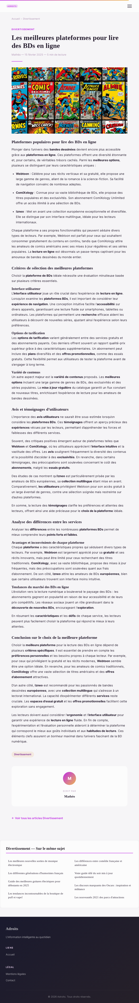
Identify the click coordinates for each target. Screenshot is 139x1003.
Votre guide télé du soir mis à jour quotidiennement (94, 875)
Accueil (16, 18)
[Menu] (129, 6)
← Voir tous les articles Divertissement (37, 818)
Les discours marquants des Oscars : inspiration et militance (103, 887)
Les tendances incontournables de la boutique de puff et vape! (35, 895)
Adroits (12, 929)
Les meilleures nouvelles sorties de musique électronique (33, 862)
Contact (10, 980)
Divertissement (31, 18)
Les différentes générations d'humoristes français (35, 873)
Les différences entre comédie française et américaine (98, 862)
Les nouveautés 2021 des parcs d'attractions (99, 897)
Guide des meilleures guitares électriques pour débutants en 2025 (34, 883)
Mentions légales (16, 973)
